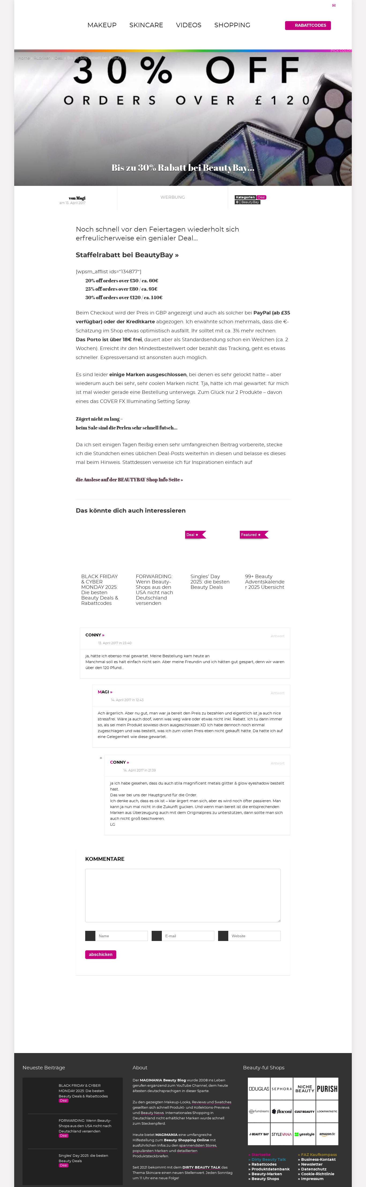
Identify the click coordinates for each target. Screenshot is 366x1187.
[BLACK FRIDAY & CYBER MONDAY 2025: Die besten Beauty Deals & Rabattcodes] (101, 549)
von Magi (77, 198)
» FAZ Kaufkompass (317, 1155)
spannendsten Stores (197, 1145)
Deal (59, 58)
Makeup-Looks (177, 1102)
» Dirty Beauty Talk (267, 1160)
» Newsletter (310, 1164)
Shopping (232, 25)
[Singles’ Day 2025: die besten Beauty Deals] (210, 549)
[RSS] (340, 5)
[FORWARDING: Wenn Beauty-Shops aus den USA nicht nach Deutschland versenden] (156, 549)
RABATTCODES (310, 26)
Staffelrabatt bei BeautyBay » (127, 255)
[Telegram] (334, 5)
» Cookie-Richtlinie (316, 1174)
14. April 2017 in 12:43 (127, 700)
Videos (188, 25)
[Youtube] (327, 5)
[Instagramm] (320, 5)
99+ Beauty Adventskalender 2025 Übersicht (265, 582)
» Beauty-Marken (265, 1174)
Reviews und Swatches (211, 1102)
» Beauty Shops (263, 1179)
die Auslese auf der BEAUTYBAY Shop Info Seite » (129, 479)
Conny (93, 635)
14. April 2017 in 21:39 (140, 770)
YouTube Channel (191, 1086)
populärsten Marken (150, 1151)
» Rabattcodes (262, 1164)
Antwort (277, 636)
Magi (103, 692)
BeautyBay (250, 202)
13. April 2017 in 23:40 (115, 643)
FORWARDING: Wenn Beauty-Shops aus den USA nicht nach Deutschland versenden (85, 1126)
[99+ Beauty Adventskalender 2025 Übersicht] (265, 549)
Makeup (102, 25)
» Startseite (259, 1155)
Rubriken (42, 58)
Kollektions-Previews (211, 1107)
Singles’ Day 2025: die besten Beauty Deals (210, 582)
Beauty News (152, 1113)
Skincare (146, 25)
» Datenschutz (312, 1169)
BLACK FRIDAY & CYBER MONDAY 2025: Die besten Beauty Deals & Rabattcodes (83, 1091)
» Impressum (311, 1179)
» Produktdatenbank (269, 1169)
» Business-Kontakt (317, 1160)
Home (24, 58)
